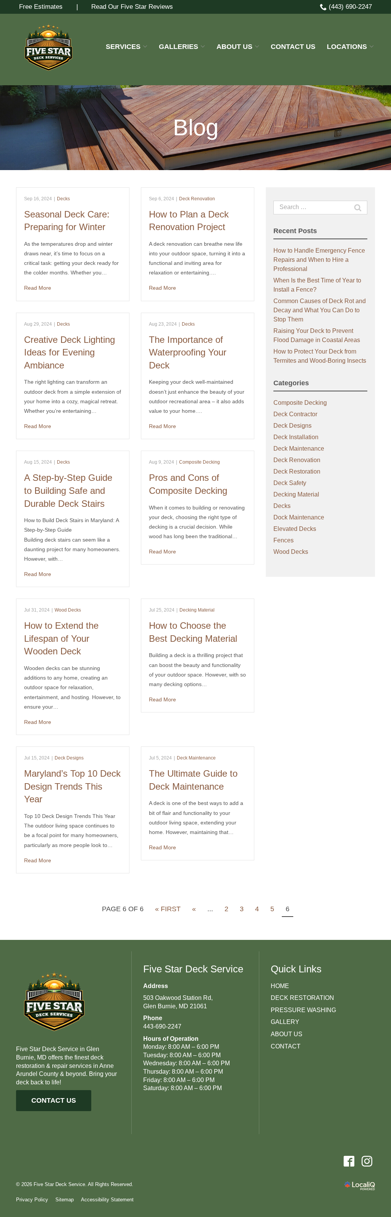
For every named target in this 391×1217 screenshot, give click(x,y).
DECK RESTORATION (302, 998)
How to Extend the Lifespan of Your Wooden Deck (61, 638)
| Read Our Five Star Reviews (121, 6)
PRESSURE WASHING (303, 1010)
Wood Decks (68, 610)
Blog (195, 127)
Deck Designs (69, 758)
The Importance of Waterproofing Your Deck (187, 352)
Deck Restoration (296, 471)
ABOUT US (286, 1034)
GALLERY (285, 1022)
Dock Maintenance (298, 517)
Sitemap (64, 1199)
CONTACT (286, 1046)
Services (123, 46)
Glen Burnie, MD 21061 (175, 1006)
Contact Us (293, 46)
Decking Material (197, 610)
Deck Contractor (295, 414)
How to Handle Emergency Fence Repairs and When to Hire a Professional (319, 259)
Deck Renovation (197, 198)
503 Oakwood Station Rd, (178, 998)
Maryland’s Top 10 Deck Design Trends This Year (72, 786)
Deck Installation (295, 437)
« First (168, 909)
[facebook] (349, 1161)
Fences (283, 540)
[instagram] (367, 1161)
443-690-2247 (162, 1026)
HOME (280, 986)
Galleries (178, 46)
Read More (37, 288)
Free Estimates (41, 6)
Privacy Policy (32, 1199)
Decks (63, 198)
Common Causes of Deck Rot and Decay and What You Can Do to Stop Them (319, 310)
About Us (234, 46)
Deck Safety (289, 483)
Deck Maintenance (196, 758)
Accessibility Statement (107, 1199)
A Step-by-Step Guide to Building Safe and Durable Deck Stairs (68, 490)
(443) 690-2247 (350, 6)
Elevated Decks (294, 529)
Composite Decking (199, 462)
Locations (347, 46)
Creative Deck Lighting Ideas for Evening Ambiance (69, 352)
